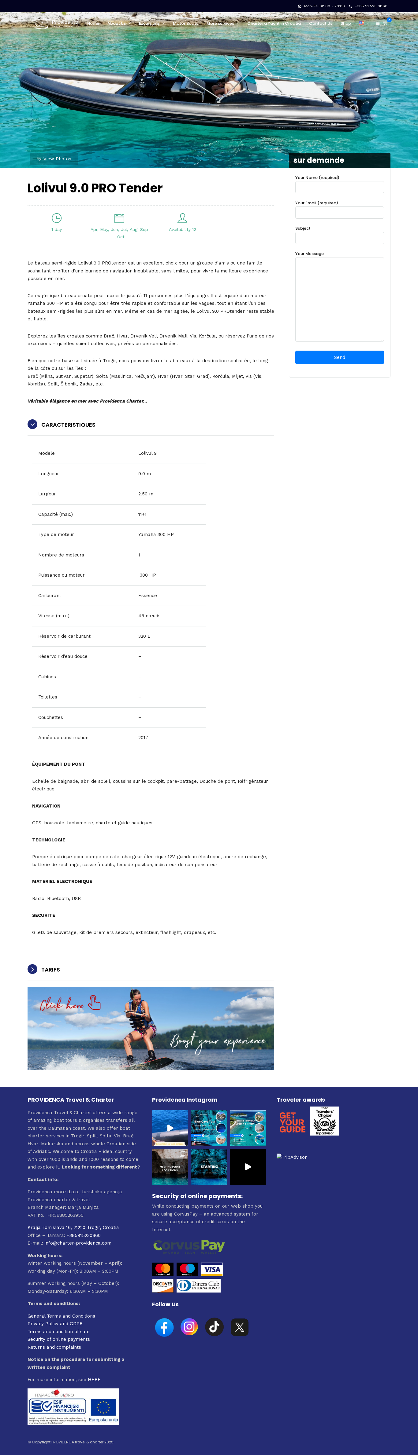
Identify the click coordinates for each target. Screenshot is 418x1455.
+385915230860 (84, 1235)
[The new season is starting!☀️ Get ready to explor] (209, 1167)
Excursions (149, 23)
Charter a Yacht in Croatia (274, 23)
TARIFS (50, 969)
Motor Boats (185, 23)
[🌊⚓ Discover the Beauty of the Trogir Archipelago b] (248, 1128)
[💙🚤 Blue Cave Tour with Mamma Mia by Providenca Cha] (209, 1128)
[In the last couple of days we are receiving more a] (170, 1167)
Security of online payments (59, 1339)
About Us (116, 23)
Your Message (309, 254)
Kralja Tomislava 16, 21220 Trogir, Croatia (73, 1227)
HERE (94, 1379)
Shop (346, 23)
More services (220, 23)
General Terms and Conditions (61, 1316)
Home (93, 23)
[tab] (151, 425)
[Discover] (163, 1291)
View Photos (57, 159)
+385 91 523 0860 (371, 6)
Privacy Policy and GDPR (55, 1323)
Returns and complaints (54, 1347)
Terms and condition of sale (59, 1331)
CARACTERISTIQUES (68, 424)
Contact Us (320, 23)
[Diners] (199, 1291)
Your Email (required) (316, 203)
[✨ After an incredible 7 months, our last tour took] (248, 1167)
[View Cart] (385, 23)
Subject (303, 228)
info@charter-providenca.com (78, 1243)
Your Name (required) (317, 178)
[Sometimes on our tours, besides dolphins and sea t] (170, 1128)
